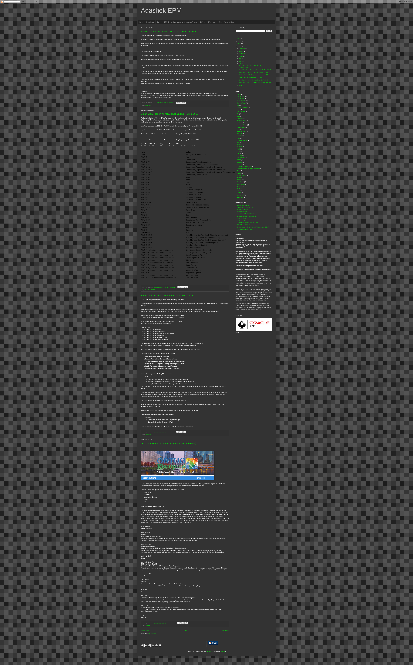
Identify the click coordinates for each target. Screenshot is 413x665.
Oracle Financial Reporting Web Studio (248, 168)
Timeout (239, 188)
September (242, 53)
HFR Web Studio (242, 131)
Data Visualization (242, 107)
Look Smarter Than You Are (245, 207)
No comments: (171, 287)
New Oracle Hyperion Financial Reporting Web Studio (254, 80)
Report (239, 177)
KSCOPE (147, 625)
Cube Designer (241, 101)
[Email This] (177, 103)
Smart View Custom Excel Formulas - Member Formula (255, 82)
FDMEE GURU (241, 220)
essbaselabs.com (242, 211)
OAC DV (239, 155)
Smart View (148, 105)
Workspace (240, 195)
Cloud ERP (240, 98)
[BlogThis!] (179, 103)
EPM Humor (212, 22)
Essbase (239, 118)
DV (238, 114)
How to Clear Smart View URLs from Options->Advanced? (171, 31)
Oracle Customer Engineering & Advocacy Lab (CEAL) (253, 227)
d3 (238, 105)
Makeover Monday (242, 140)
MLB (238, 149)
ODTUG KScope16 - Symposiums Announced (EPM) (168, 443)
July (240, 58)
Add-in (239, 94)
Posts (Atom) (152, 634)
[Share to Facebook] (183, 103)
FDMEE (239, 122)
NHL (238, 151)
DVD (238, 116)
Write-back (240, 197)
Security (239, 179)
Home (141, 22)
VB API (153, 289)
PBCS (239, 173)
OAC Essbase (241, 158)
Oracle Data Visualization (244, 166)
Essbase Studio (241, 120)
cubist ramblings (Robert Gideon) (247, 216)
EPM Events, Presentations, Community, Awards (180, 22)
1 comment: (170, 102)
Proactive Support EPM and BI (246, 229)
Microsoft (239, 147)
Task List (239, 186)
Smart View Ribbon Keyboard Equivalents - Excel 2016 (169, 114)
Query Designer (241, 175)
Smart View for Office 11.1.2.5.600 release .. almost (167, 295)
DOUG (202, 22)
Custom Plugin (241, 103)
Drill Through (241, 112)
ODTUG (239, 162)
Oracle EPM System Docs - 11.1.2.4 (247, 222)
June (240, 61)
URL (238, 190)
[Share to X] (181, 103)
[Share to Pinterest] (185, 103)
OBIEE (239, 160)
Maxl (238, 142)
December (242, 48)
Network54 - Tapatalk (243, 225)
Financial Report (242, 125)
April (240, 86)
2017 (239, 44)
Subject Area (241, 184)
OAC (238, 153)
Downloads (150, 22)
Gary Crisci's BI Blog (243, 205)
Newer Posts (145, 630)
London (239, 136)
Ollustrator (210, 651)
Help (238, 129)
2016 (239, 46)
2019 (239, 39)
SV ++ (159, 22)
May (240, 63)
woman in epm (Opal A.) (244, 209)
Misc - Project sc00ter (226, 22)
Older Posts (225, 630)
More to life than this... (243, 218)
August (241, 56)
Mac (238, 138)
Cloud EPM (240, 96)
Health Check (241, 127)
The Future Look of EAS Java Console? (250, 77)
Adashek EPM (161, 10)
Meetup (239, 144)
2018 (239, 41)
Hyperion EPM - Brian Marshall (246, 214)
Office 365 (240, 164)
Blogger (223, 651)
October (241, 51)
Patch (238, 171)
